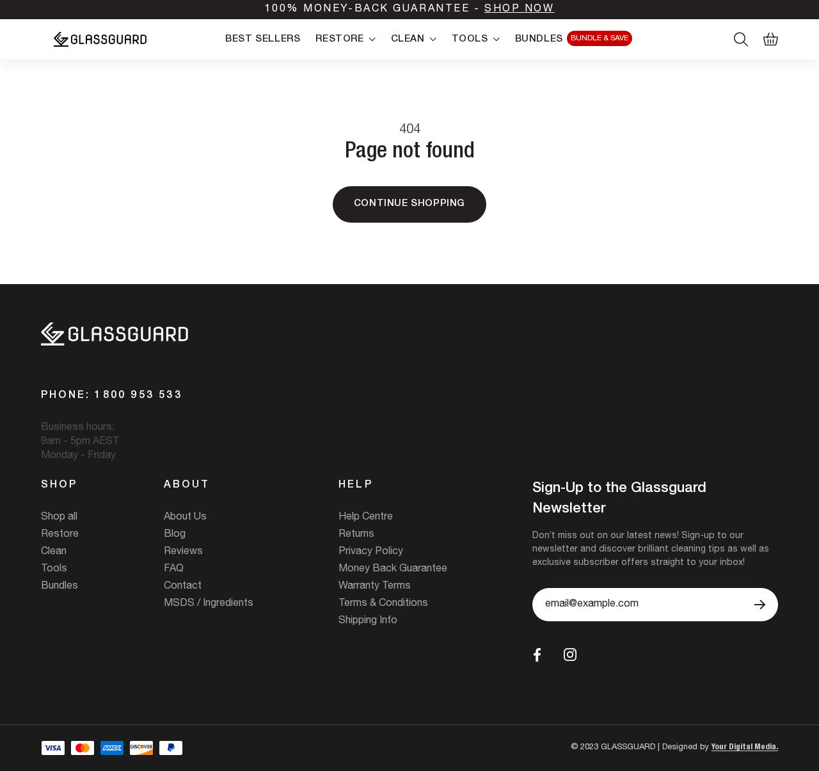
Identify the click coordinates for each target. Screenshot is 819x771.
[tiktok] (599, 654)
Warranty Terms (374, 587)
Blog (175, 535)
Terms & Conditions (383, 604)
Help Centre (365, 518)
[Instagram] (570, 654)
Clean (54, 552)
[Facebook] (537, 655)
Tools (54, 569)
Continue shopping (409, 204)
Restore (60, 535)
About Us (185, 518)
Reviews (183, 552)
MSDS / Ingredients (208, 604)
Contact (183, 587)
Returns (356, 535)
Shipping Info (367, 621)
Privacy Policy (370, 552)
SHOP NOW (519, 9)
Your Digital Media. (745, 747)
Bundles (59, 587)
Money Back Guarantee (392, 569)
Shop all (59, 518)
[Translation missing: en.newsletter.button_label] (759, 605)
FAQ (174, 569)
